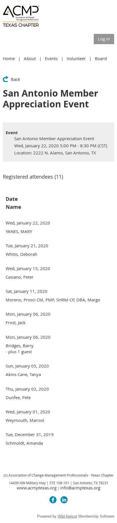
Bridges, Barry (20, 345)
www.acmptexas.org (37, 488)
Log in (104, 39)
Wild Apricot (67, 516)
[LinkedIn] (64, 499)
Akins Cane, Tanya (23, 374)
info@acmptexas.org (80, 488)
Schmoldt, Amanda (24, 443)
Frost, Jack (16, 322)
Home (9, 58)
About (30, 58)
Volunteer (76, 58)
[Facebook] (53, 499)
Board (101, 58)
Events (51, 58)
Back (15, 79)
